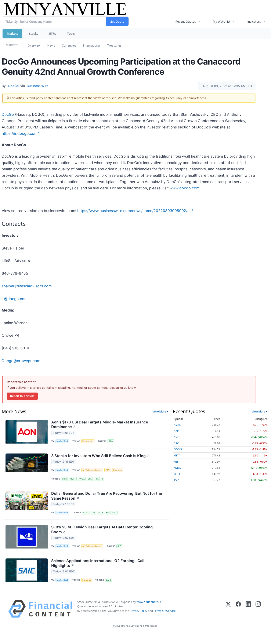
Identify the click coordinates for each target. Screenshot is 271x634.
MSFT (73, 479)
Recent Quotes (185, 21)
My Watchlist (221, 21)
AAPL (177, 431)
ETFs (52, 34)
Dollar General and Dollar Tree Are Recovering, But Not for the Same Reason (106, 495)
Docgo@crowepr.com (21, 360)
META (177, 455)
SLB (119, 546)
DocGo (8, 114)
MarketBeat (62, 441)
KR (107, 512)
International (91, 45)
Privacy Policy (138, 611)
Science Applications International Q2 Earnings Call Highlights (97, 563)
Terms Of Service (164, 611)
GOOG (178, 449)
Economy (117, 470)
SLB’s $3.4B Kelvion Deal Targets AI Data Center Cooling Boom (102, 529)
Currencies (69, 45)
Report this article (22, 396)
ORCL (177, 474)
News (51, 45)
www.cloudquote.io (149, 602)
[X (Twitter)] (228, 609)
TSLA (177, 480)
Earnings (86, 580)
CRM (64, 479)
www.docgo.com (184, 188)
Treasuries (114, 45)
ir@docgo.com (15, 298)
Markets (12, 34)
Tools (71, 34)
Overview (34, 45)
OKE (90, 479)
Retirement (87, 441)
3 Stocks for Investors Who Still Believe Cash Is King (100, 455)
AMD (177, 437)
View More (159, 411)
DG (93, 512)
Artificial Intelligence (92, 470)
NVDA (82, 479)
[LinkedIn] (248, 609)
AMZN (177, 425)
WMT (114, 512)
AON (111, 441)
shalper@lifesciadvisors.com (27, 286)
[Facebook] (238, 609)
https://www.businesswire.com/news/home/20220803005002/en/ (135, 210)
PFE (97, 479)
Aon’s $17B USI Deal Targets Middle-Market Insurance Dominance (99, 424)
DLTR (100, 512)
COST (86, 512)
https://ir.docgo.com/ (20, 133)
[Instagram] (258, 609)
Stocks (33, 34)
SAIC (108, 580)
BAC (176, 443)
